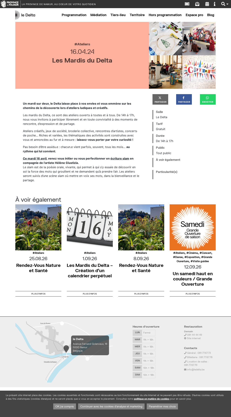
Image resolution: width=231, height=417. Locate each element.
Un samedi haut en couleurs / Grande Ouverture (193, 279)
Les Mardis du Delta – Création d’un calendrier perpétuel (90, 270)
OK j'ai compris (64, 406)
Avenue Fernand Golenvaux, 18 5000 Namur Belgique (90, 347)
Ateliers (83, 44)
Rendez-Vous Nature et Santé (38, 268)
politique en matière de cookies (151, 398)
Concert (206, 253)
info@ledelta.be (195, 369)
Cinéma (193, 253)
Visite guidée (201, 261)
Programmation (74, 15)
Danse (179, 257)
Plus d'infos (38, 294)
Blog (210, 15)
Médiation (98, 15)
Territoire (137, 15)
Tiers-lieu (118, 15)
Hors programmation (165, 15)
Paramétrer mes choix (162, 406)
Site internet (193, 338)
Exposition (193, 257)
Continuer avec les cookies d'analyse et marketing (111, 406)
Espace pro (194, 15)
